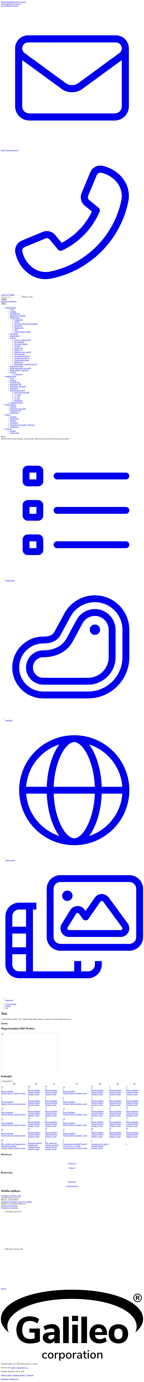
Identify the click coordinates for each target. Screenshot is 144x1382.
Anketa (8, 1006)
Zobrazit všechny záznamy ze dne (13, 1093)
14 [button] (92, 1108)
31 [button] (92, 1087)
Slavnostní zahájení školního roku (35, 1144)
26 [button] (46, 1129)
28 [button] (29, 1087)
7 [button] (91, 1098)
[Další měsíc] (12, 1081)
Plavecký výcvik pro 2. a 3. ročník (75, 1145)
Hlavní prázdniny (7, 1091)
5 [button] (45, 1098)
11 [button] (29, 1108)
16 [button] (127, 1108)
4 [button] (28, 1098)
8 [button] (109, 1098)
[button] (10, 308)
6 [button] (63, 1099)
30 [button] (64, 1088)
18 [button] (29, 1119)
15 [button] (110, 1108)
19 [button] (46, 1119)
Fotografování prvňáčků (71, 1144)
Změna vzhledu (6, 1375)
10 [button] (2, 1109)
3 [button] (1, 1099)
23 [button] (127, 1119)
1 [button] (109, 1087)
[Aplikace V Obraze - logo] (11, 1196)
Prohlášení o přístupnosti (9, 1379)
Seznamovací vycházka (99, 1144)
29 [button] (46, 1087)
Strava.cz (72, 1168)
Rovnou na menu (20, 2)
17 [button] (2, 1120)
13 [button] (64, 1109)
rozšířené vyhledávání (8, 301)
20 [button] (64, 1120)
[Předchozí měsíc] (2, 1081)
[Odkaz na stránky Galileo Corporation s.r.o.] (72, 1360)
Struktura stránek (19, 1375)
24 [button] (2, 1130)
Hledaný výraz (27, 297)
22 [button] (110, 1119)
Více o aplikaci (26, 1202)
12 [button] (46, 1108)
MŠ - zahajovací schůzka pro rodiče (51, 1144)
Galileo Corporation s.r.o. (20, 1368)
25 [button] (29, 1129)
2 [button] (126, 1087)
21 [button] (92, 1119)
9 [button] (126, 1098)
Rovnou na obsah (7, 2)
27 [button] (2, 1088)
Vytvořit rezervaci (72, 1186)
